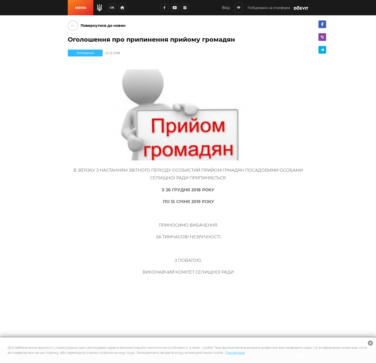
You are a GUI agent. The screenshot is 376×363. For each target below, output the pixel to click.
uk (112, 7)
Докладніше (235, 353)
